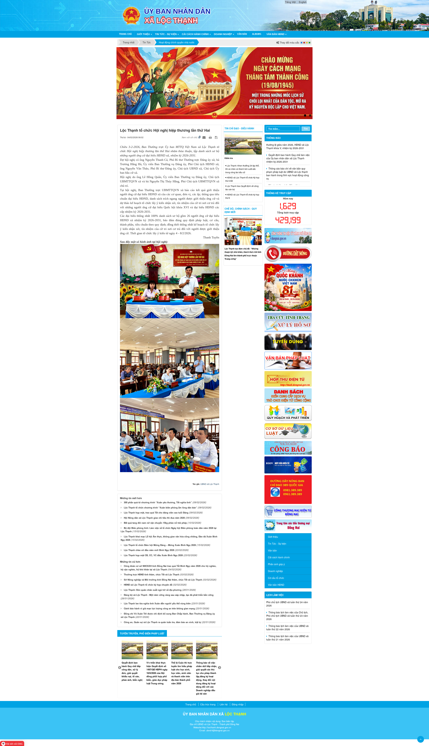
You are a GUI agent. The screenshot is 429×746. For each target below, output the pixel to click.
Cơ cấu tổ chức (276, 578)
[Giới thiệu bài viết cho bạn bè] (204, 137)
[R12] (288, 253)
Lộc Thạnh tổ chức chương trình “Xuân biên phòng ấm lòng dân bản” (160, 507)
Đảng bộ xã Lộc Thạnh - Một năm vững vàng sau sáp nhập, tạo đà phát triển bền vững (168, 594)
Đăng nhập (237, 704)
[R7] (288, 395)
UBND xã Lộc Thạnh (209, 483)
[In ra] (210, 137)
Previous (119, 667)
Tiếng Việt (290, 2)
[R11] (288, 464)
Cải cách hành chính (195, 34)
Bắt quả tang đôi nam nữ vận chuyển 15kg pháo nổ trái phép (155, 522)
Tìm (306, 128)
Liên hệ (224, 704)
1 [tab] (305, 115)
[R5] (288, 360)
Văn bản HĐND (275, 34)
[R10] (288, 447)
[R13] (288, 489)
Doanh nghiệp (223, 34)
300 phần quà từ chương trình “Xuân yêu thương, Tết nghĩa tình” (158, 502)
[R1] (288, 235)
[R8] (288, 412)
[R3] (288, 322)
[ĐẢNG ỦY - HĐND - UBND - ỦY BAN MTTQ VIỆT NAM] (131, 15)
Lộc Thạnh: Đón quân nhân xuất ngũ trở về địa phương (152, 589)
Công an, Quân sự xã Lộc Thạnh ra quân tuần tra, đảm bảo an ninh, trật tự (162, 622)
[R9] (288, 430)
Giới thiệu (143, 34)
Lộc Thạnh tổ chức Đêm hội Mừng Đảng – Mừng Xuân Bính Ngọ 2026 (160, 545)
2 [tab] (310, 115)
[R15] (288, 525)
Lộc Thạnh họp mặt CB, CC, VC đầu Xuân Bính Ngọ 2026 (153, 555)
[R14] (288, 511)
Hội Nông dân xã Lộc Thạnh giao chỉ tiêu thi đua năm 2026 (154, 517)
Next (219, 667)
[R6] (288, 378)
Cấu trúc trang (208, 704)
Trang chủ (125, 34)
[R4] (288, 341)
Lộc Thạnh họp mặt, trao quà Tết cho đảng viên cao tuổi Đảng (156, 512)
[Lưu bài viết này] (216, 137)
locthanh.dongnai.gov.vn (219, 727)
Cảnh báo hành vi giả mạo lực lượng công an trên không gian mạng (159, 608)
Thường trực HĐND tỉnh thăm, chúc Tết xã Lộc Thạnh (151, 574)
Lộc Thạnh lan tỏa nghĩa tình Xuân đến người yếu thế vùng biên (157, 603)
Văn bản (242, 34)
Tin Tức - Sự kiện (277, 543)
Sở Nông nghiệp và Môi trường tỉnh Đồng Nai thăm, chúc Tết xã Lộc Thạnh (163, 579)
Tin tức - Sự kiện (166, 34)
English (303, 2)
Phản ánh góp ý (276, 564)
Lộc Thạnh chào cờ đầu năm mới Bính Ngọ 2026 (149, 550)
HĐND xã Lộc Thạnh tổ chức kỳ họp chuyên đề (148, 584)
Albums (256, 34)
